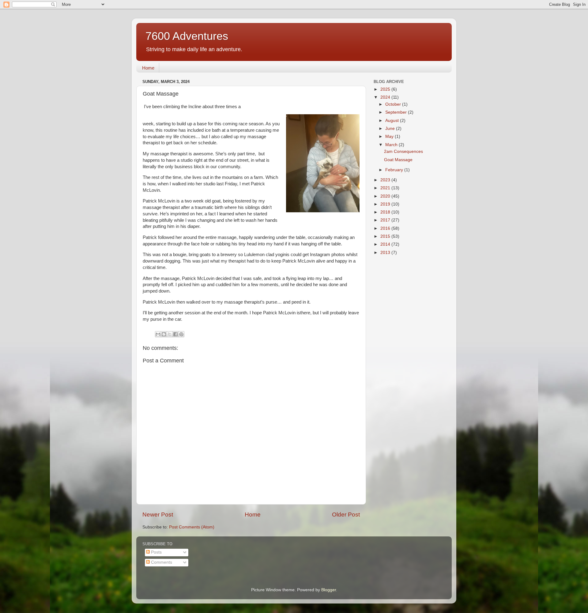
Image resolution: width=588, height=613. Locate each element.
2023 (385, 180)
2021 (385, 188)
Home (148, 67)
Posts (156, 552)
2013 (385, 252)
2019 (385, 204)
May (390, 136)
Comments (161, 562)
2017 (385, 220)
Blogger (328, 590)
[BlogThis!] (164, 334)
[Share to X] (170, 334)
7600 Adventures (186, 36)
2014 (385, 244)
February (394, 170)
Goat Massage (398, 159)
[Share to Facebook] (175, 334)
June (390, 128)
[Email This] (158, 334)
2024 (385, 97)
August (392, 120)
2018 (385, 212)
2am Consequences (403, 151)
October (393, 104)
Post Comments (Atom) (191, 527)
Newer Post (157, 514)
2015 (385, 236)
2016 (385, 228)
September (396, 112)
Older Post (346, 514)
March (392, 144)
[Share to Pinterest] (181, 334)
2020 (385, 196)
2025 (385, 89)
